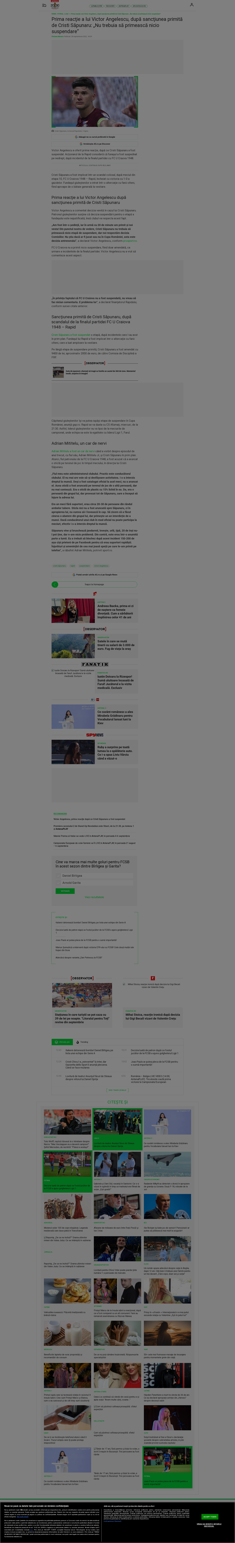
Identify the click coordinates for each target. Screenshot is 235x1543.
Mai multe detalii (22, 1517)
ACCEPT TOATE (210, 1517)
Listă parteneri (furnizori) (112, 1521)
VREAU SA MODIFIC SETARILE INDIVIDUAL (209, 1525)
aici (31, 1530)
